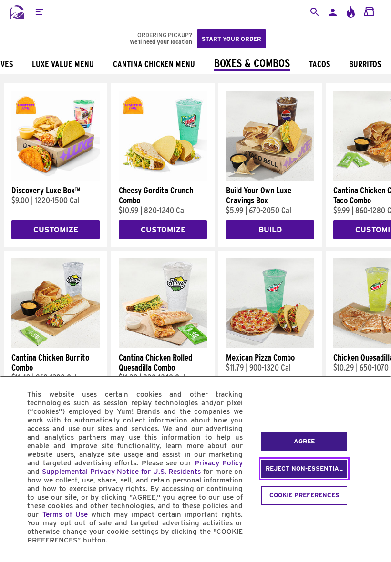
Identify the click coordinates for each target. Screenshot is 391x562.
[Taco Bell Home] (17, 12)
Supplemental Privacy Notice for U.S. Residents (121, 471)
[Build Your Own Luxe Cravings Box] (270, 178)
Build (270, 229)
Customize (55, 229)
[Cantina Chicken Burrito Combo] (55, 345)
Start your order (231, 38)
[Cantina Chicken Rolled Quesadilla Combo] (163, 345)
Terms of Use (65, 514)
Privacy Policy (219, 463)
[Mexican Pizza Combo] (270, 345)
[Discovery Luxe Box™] (55, 178)
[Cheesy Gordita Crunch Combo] (163, 178)
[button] (39, 12)
